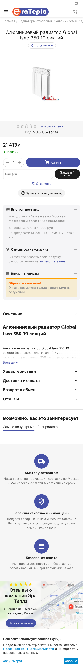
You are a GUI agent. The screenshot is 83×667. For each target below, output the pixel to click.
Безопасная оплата (41, 558)
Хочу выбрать (13, 661)
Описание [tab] (12, 314)
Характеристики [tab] (19, 371)
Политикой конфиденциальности (28, 649)
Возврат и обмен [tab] (19, 390)
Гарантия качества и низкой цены (41, 513)
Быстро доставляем (41, 473)
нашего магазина (52, 261)
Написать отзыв (20, 623)
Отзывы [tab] (11, 399)
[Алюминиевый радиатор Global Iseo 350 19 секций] (41, 83)
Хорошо (71, 661)
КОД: (28, 132)
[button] (42, 45)
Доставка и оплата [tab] (21, 380)
